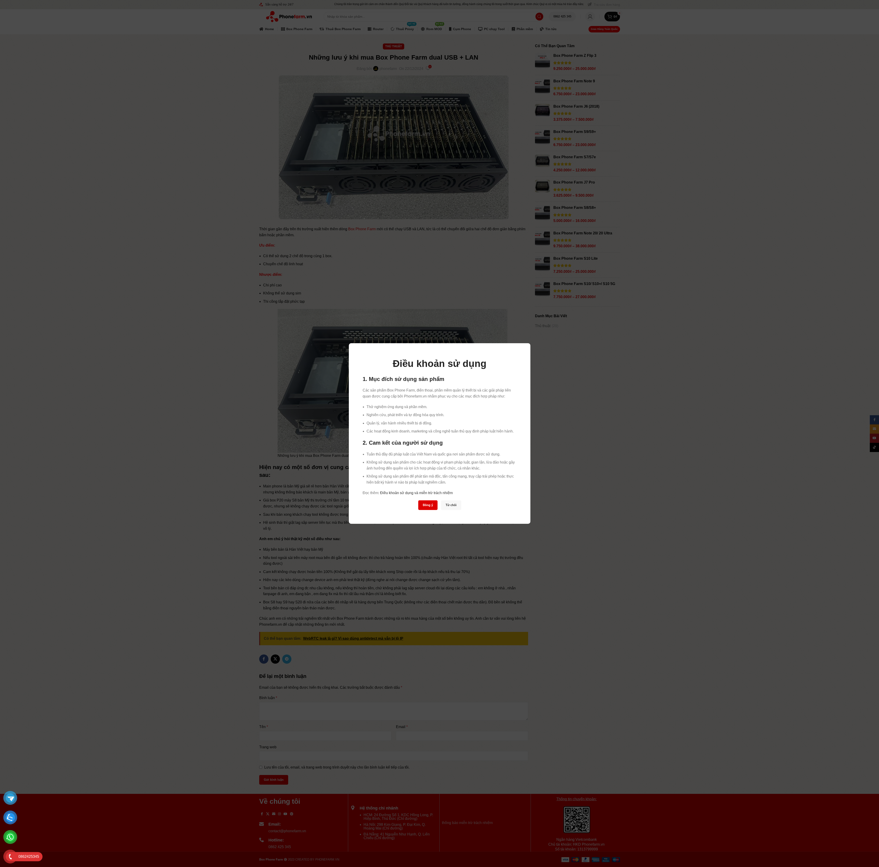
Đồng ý (428, 505)
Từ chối (450, 505)
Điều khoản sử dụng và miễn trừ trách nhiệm (416, 493)
